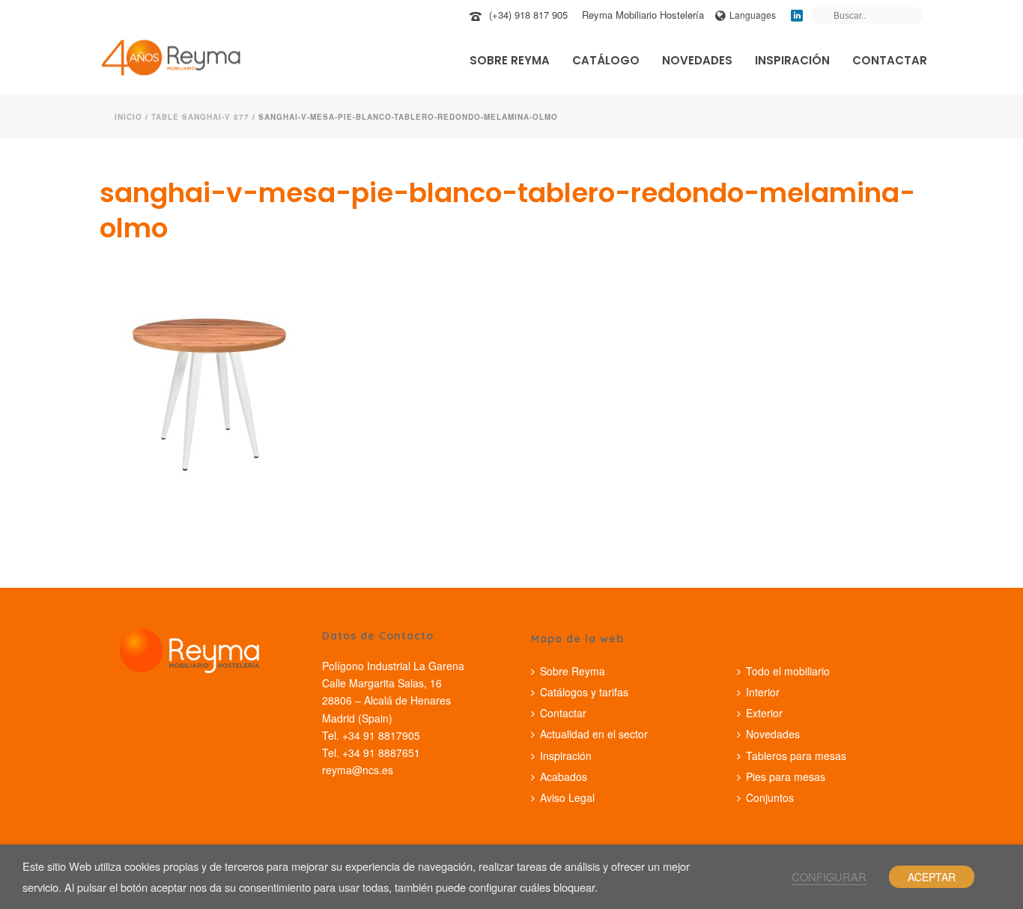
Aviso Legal (567, 797)
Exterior (764, 712)
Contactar (889, 60)
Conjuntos (770, 797)
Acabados (563, 776)
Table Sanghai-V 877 (200, 117)
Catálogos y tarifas (584, 691)
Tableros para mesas (796, 755)
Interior (763, 691)
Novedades (697, 60)
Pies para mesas (785, 776)
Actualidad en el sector (594, 733)
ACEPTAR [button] (932, 876)
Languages (752, 14)
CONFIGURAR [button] (829, 876)
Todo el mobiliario (788, 670)
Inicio (128, 117)
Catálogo (606, 60)
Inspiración (792, 60)
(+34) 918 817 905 (528, 14)
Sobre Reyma (510, 60)
